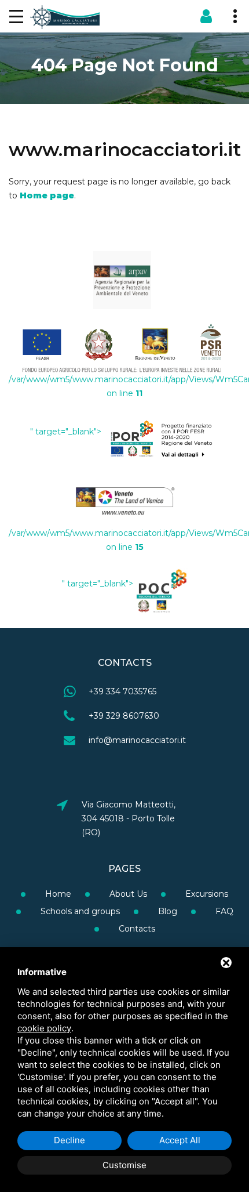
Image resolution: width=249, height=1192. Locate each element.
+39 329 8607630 (124, 716)
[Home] (65, 16)
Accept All (179, 1140)
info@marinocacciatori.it (137, 740)
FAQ (223, 911)
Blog (166, 911)
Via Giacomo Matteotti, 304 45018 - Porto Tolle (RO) (128, 818)
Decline (69, 1140)
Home (57, 894)
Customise (124, 1165)
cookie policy (44, 1028)
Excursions (205, 894)
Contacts (135, 928)
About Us (127, 894)
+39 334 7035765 (122, 691)
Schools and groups (79, 911)
